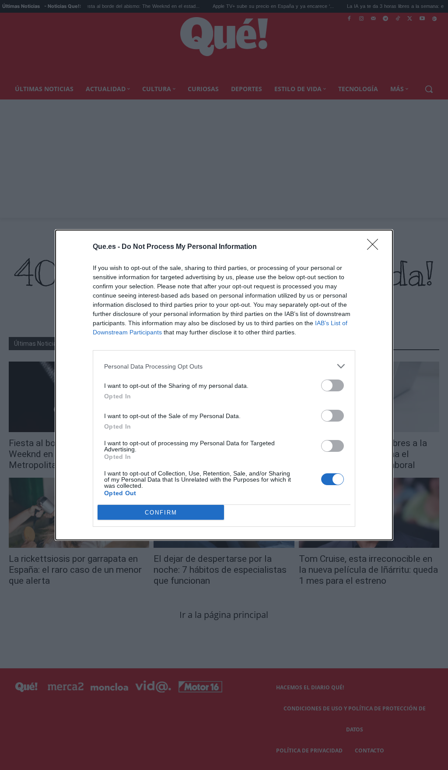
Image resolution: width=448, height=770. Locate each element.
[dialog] (224, 385)
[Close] (375, 247)
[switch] (332, 385)
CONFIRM (161, 512)
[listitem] (224, 366)
